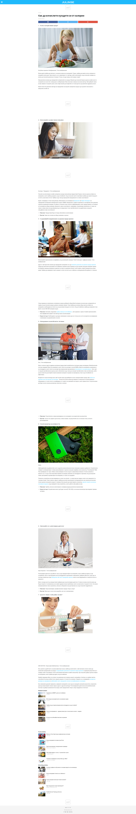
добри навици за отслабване (64, 311)
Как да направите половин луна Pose (55, 740)
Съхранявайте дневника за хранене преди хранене (69, 670)
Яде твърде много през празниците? (55, 785)
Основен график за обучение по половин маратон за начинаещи (61, 767)
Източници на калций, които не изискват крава (57, 699)
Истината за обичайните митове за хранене (56, 717)
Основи (39, 12)
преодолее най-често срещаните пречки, (62, 577)
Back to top (68, 807)
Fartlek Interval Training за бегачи (54, 791)
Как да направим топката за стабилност (55, 773)
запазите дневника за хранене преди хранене (84, 264)
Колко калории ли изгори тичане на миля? (56, 779)
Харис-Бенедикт (85, 200)
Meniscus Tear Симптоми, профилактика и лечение (58, 734)
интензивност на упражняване (83, 369)
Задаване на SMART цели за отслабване (55, 693)
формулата (77, 200)
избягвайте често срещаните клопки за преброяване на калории (68, 681)
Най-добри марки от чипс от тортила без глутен (57, 752)
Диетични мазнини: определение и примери (56, 746)
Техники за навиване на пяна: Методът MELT (56, 758)
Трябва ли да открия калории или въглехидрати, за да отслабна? (61, 705)
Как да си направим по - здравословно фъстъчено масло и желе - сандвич (64, 711)
